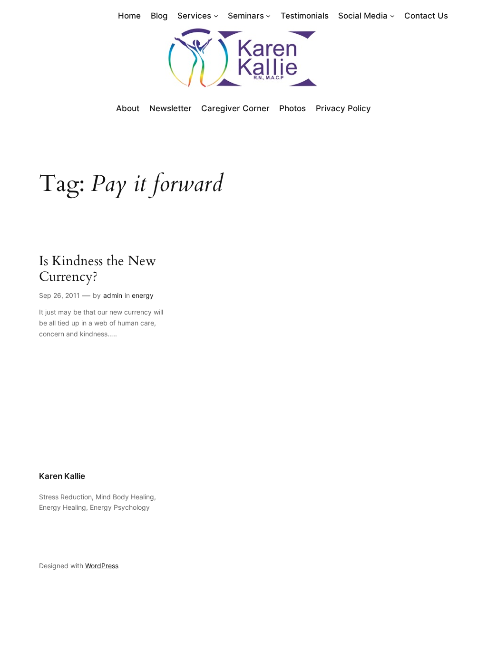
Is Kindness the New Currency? (97, 269)
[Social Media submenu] (392, 15)
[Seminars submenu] (268, 15)
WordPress (101, 566)
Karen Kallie (62, 476)
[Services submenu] (216, 15)
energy (143, 295)
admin (112, 295)
